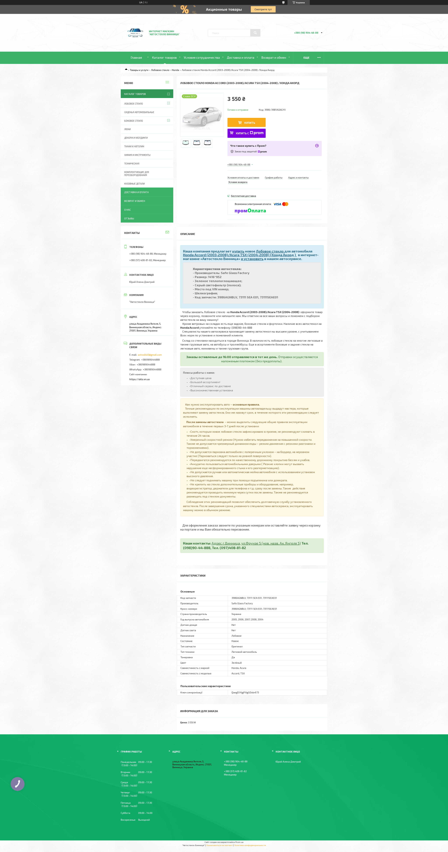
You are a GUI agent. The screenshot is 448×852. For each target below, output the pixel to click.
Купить (249, 122)
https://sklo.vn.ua (139, 379)
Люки (127, 129)
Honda (175, 69)
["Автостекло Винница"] (135, 42)
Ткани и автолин (134, 146)
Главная (136, 57)
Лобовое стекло (160, 69)
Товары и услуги (139, 69)
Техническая (131, 163)
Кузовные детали (134, 183)
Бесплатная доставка (243, 195)
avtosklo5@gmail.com (150, 354)
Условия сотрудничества (202, 57)
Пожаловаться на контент (219, 845)
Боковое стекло (133, 120)
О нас (127, 209)
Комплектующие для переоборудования (136, 173)
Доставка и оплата (240, 57)
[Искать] (255, 32)
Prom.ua (239, 842)
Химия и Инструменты (137, 155)
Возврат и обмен (273, 57)
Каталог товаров (164, 57)
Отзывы (129, 218)
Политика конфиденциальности (250, 845)
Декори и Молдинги (136, 137)
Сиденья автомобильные (139, 112)
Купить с (242, 133)
